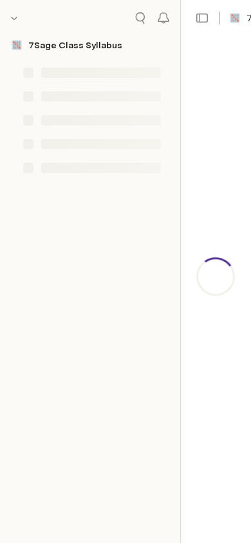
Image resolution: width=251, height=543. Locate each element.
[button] (202, 18)
